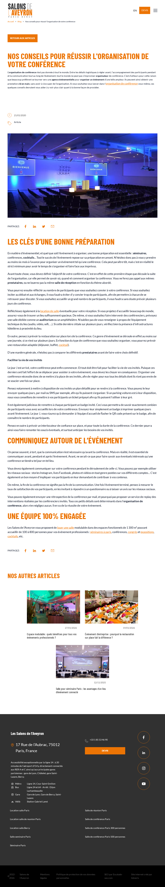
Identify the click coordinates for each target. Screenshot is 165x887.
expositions (147, 532)
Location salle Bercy (20, 827)
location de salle (49, 311)
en (135, 10)
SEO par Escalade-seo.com (113, 876)
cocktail (63, 345)
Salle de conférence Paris (97, 819)
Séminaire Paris (18, 845)
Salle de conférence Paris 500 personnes (105, 836)
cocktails (13, 536)
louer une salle (65, 527)
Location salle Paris (19, 810)
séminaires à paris (100, 532)
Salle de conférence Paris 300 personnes (105, 827)
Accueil (11, 21)
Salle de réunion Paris (96, 810)
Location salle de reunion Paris (25, 819)
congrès (132, 532)
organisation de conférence (122, 83)
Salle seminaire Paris (20, 836)
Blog (19, 21)
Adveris (135, 878)
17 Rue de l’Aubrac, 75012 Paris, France (38, 747)
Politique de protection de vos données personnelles (75, 876)
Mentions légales (45, 876)
